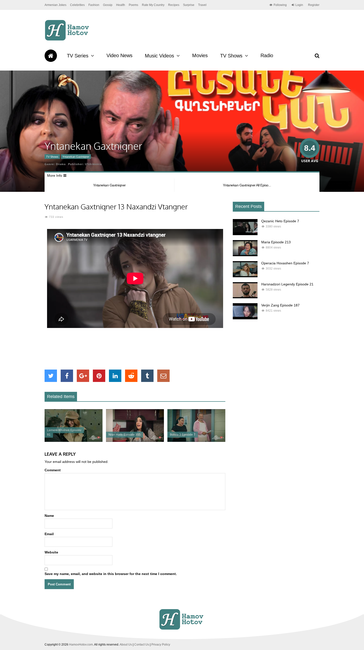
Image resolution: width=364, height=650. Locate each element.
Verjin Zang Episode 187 (280, 305)
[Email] (163, 376)
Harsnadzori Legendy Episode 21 (287, 284)
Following (280, 4)
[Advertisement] (135, 349)
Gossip (107, 5)
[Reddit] (131, 376)
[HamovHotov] (68, 40)
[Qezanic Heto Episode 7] (245, 234)
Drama (61, 164)
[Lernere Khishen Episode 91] (74, 441)
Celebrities (77, 5)
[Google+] (83, 376)
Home (51, 56)
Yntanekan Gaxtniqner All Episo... (247, 185)
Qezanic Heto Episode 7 (280, 221)
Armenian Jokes (55, 5)
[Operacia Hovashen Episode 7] (245, 276)
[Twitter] (51, 376)
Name (49, 516)
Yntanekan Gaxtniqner (75, 156)
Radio (266, 55)
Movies (200, 55)
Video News (119, 55)
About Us (126, 644)
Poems (133, 5)
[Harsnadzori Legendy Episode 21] (245, 297)
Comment (53, 470)
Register (313, 4)
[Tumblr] (147, 376)
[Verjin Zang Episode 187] (245, 318)
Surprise (188, 5)
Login (299, 4)
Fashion (93, 5)
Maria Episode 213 (276, 242)
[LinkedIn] (115, 376)
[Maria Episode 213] (245, 255)
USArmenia (93, 164)
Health (120, 5)
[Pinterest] (99, 376)
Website (51, 552)
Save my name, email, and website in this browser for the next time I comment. (111, 574)
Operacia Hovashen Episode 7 (285, 263)
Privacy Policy (160, 644)
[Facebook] (67, 376)
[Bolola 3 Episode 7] (196, 441)
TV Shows (231, 55)
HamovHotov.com (81, 644)
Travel (202, 5)
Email (49, 534)
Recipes (173, 5)
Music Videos (159, 55)
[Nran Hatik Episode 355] (135, 441)
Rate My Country (153, 5)
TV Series (77, 55)
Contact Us (141, 644)
